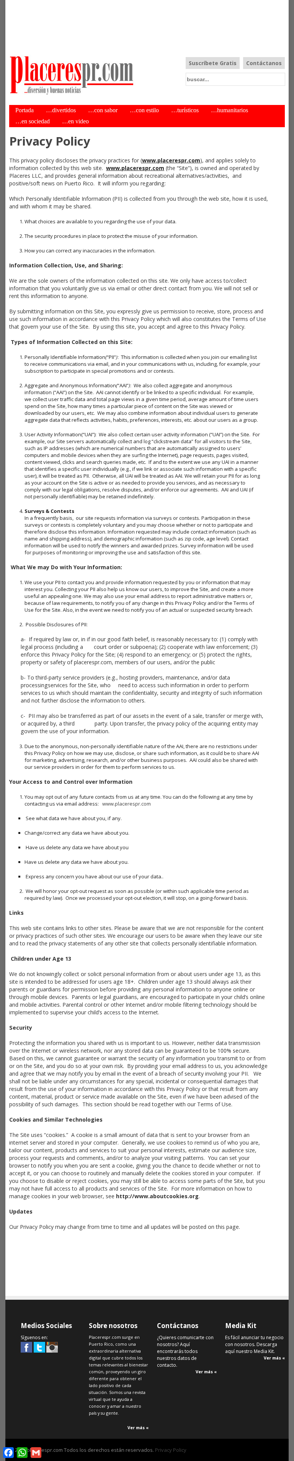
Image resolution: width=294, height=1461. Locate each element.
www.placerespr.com (171, 160)
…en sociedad (32, 121)
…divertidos (61, 110)
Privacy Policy (170, 1449)
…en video (75, 121)
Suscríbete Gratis (213, 63)
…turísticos (185, 110)
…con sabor (103, 110)
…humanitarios (229, 110)
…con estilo (144, 110)
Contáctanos (264, 63)
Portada (24, 110)
